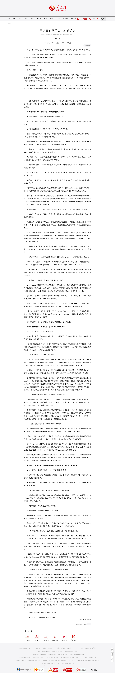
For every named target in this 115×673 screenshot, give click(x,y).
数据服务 (69, 648)
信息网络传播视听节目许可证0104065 (25, 660)
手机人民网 (46, 640)
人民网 (9, 23)
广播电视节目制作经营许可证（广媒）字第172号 (71, 657)
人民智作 (73, 640)
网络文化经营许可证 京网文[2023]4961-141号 (46, 660)
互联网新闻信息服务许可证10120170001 (29, 657)
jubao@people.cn (73, 651)
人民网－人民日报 (66, 43)
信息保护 (87, 648)
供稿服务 (63, 648)
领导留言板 (55, 640)
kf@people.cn (43, 654)
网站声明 (75, 648)
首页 (9, 18)
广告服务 (50, 648)
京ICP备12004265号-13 (90, 657)
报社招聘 (38, 648)
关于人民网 (31, 648)
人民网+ (36, 640)
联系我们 (94, 648)
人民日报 (27, 640)
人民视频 (64, 640)
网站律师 (81, 648)
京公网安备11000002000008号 (92, 660)
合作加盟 (56, 648)
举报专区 (73, 18)
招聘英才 (44, 648)
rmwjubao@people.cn (79, 654)
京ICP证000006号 (79, 660)
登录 (104, 18)
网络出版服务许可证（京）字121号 (66, 660)
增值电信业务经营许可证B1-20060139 (49, 657)
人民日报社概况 (23, 648)
